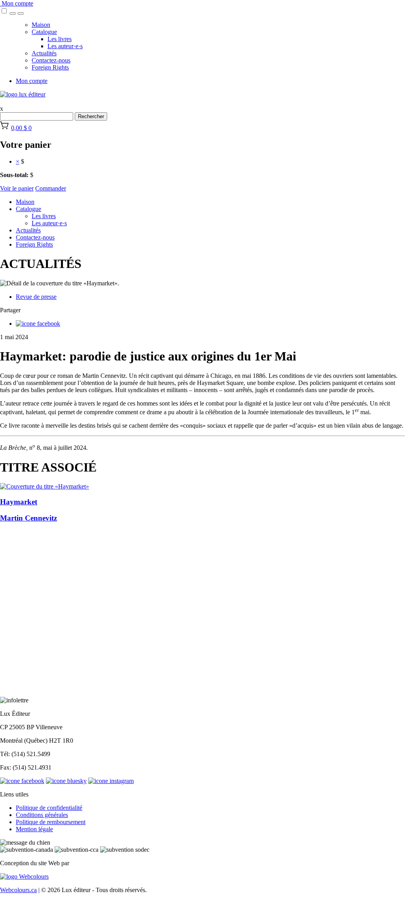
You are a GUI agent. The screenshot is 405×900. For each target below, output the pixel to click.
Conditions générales (42, 814)
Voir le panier (17, 188)
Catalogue (44, 31)
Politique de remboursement (50, 822)
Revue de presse (36, 296)
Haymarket (18, 502)
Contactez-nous (51, 60)
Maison (41, 24)
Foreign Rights (50, 67)
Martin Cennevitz (28, 518)
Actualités (44, 53)
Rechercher (91, 116)
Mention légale (34, 829)
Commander (50, 188)
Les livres (59, 39)
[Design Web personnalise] (24, 876)
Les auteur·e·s (65, 46)
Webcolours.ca (18, 890)
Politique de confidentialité (49, 807)
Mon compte (16, 3)
